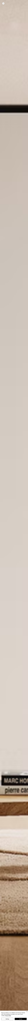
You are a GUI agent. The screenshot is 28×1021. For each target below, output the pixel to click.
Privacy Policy (8, 1015)
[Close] (26, 1012)
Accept (20, 1019)
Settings (7, 1019)
